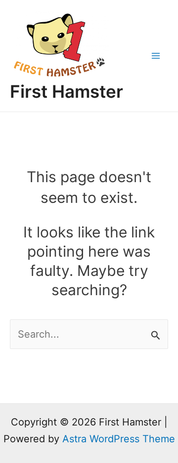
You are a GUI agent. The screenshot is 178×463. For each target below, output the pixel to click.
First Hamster (66, 91)
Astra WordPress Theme (118, 439)
